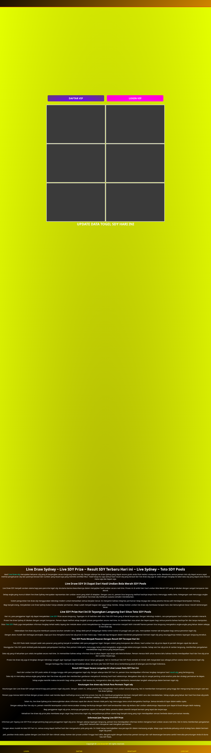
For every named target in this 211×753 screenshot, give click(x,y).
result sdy (174, 672)
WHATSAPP (131, 751)
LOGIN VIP (135, 98)
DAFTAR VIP (76, 98)
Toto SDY (9, 624)
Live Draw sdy (14, 574)
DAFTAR (79, 751)
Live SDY (53, 616)
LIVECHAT (185, 751)
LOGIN (26, 751)
